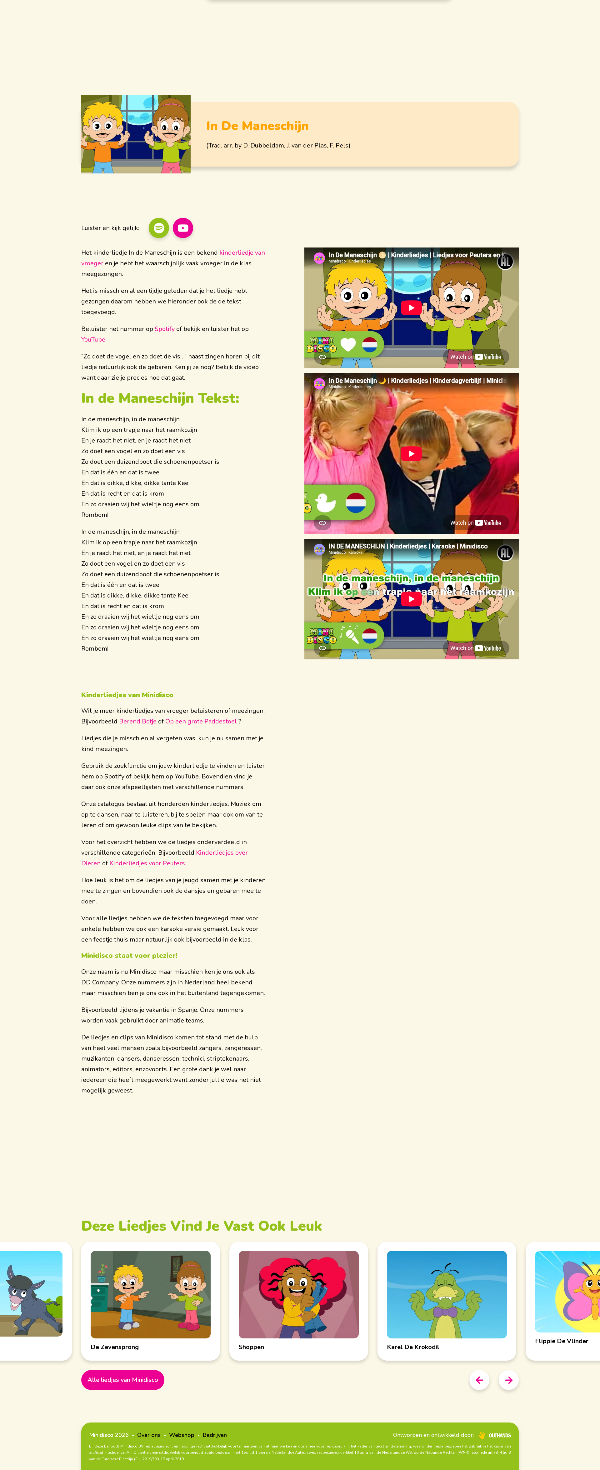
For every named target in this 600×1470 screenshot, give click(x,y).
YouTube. (94, 339)
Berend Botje (138, 721)
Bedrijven (215, 1435)
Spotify (165, 329)
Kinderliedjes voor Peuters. (147, 863)
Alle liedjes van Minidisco (123, 1380)
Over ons (149, 1435)
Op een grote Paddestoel (201, 721)
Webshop (181, 1435)
